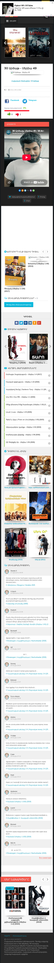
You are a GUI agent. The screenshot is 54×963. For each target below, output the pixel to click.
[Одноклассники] (22, 190)
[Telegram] (25, 190)
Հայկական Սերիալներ (20, 81)
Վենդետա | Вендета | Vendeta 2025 (21, 585)
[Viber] (31, 190)
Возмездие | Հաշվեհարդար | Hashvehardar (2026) (26, 641)
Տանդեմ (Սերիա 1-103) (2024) (19, 802)
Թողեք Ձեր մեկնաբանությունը (18, 305)
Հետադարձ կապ (19, 936)
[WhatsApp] (33, 190)
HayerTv (7, 936)
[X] (28, 190)
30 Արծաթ (35, 81)
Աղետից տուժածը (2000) (17, 604)
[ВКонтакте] (20, 190)
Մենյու (13, 21)
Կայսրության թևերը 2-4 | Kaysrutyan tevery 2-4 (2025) (28, 674)
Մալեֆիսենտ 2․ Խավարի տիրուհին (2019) (25, 818)
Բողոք (42, 197)
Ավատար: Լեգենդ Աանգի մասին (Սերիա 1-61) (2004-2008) (28, 624)
